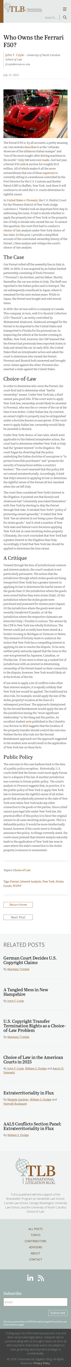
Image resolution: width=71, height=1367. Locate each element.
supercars (49, 173)
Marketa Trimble (18, 969)
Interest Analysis (30, 881)
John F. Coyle (15, 1001)
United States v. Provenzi (22, 200)
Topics (35, 1235)
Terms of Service (10, 1324)
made (45, 160)
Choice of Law (22, 870)
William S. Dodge (36, 1068)
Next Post (18, 917)
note (29, 721)
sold (23, 164)
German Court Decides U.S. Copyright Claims (30, 960)
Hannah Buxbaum (15, 1104)
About (35, 1253)
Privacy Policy (56, 1321)
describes (30, 147)
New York (48, 881)
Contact (35, 1259)
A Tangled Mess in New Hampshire (25, 991)
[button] (64, 17)
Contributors (35, 1241)
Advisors (35, 1247)
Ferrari (14, 881)
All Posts (35, 1229)
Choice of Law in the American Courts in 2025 (33, 1059)
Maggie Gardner (18, 1099)
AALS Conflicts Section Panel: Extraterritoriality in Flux (32, 1126)
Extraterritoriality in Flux (28, 1093)
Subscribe (57, 1313)
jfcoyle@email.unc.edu (17, 64)
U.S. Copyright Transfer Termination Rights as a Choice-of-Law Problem (34, 1025)
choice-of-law (12, 230)
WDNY (17, 886)
